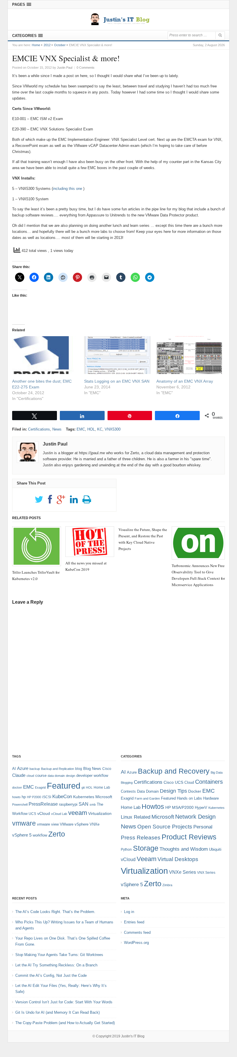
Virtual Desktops (178, 859)
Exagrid (40, 787)
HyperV (201, 807)
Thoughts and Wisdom (184, 849)
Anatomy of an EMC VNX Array (184, 381)
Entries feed (134, 922)
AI (14, 768)
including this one (67, 188)
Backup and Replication (57, 768)
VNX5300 (113, 429)
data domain (56, 775)
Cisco (106, 769)
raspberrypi (68, 804)
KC (99, 429)
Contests (128, 791)
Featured (63, 785)
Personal (202, 827)
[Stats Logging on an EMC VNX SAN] (117, 355)
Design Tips (173, 791)
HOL (91, 429)
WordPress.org (136, 942)
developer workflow (92, 775)
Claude (18, 775)
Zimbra (167, 885)
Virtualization (100, 813)
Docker (194, 791)
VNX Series (206, 872)
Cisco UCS (173, 782)
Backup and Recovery (174, 771)
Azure (22, 768)
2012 (47, 45)
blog (78, 769)
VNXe (94, 824)
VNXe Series (182, 872)
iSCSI (46, 797)
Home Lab (102, 787)
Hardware (211, 798)
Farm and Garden (147, 798)
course (41, 775)
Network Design (195, 816)
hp (24, 797)
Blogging (127, 782)
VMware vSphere (74, 824)
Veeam (146, 859)
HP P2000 (34, 797)
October (60, 45)
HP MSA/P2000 (179, 807)
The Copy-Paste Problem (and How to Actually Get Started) (65, 1023)
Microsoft (103, 796)
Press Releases (140, 838)
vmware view (48, 824)
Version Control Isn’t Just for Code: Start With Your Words (63, 1002)
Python (126, 849)
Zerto (56, 834)
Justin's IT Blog (133, 1036)
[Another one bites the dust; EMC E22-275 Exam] (45, 355)
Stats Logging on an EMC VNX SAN (116, 381)
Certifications (39, 429)
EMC (81, 429)
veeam (77, 812)
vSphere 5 (22, 835)
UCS (32, 814)
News (57, 429)
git (83, 787)
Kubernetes (83, 796)
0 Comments (86, 67)
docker (17, 787)
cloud (30, 775)
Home (36, 45)
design (70, 775)
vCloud (43, 813)
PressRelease (43, 804)
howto (16, 797)
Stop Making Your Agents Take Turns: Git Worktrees (59, 955)
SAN (83, 804)
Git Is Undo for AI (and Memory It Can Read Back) (57, 1012)
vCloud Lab (59, 813)
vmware (24, 823)
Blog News (92, 768)
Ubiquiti (215, 849)
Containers (209, 782)
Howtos (153, 806)
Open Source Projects (164, 826)
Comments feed (137, 932)
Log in (129, 912)
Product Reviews (189, 837)
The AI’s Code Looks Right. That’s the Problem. (55, 912)
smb (93, 804)
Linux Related (135, 817)
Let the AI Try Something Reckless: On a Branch (56, 965)
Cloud (189, 782)
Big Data (217, 772)
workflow (40, 835)
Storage (145, 848)
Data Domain (148, 791)
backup (34, 768)
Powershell (19, 804)
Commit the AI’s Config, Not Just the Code (51, 975)
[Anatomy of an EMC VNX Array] (189, 355)
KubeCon (62, 796)
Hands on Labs (189, 798)
